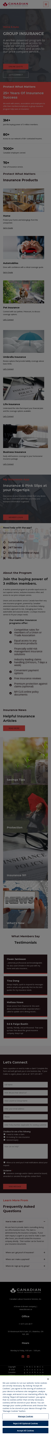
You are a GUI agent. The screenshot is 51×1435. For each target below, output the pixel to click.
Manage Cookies (25, 1416)
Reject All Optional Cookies (25, 1423)
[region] (25, 1405)
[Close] (48, 1379)
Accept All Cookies (25, 1430)
